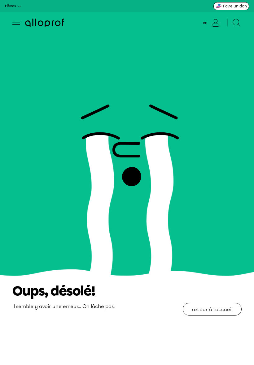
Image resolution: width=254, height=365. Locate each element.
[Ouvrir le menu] (16, 22)
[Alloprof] (44, 22)
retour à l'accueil (212, 309)
